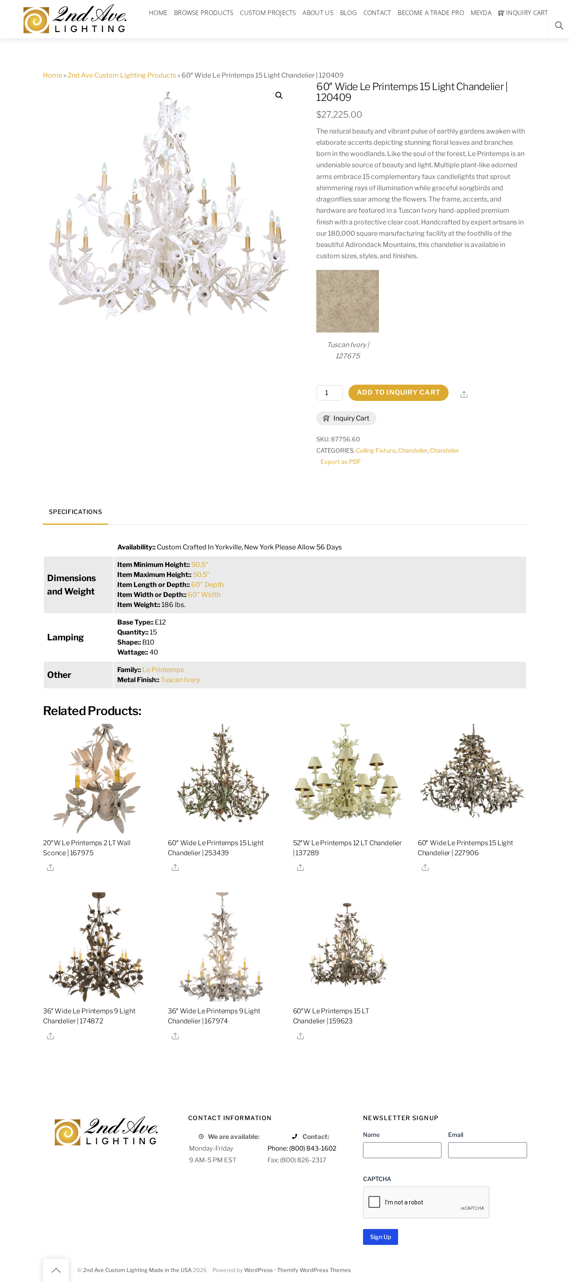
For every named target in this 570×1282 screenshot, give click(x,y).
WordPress (258, 1270)
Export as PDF (340, 462)
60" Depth (207, 585)
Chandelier (412, 450)
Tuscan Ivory (180, 680)
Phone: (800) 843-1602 (301, 1148)
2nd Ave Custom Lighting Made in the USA (137, 1270)
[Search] (559, 25)
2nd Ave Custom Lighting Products (122, 75)
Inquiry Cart (350, 418)
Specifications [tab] (75, 512)
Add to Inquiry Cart (399, 392)
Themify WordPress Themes (314, 1270)
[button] (279, 95)
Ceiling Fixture (376, 450)
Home (52, 75)
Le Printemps (163, 670)
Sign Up (380, 1236)
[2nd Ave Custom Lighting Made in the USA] (74, 18)
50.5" (199, 565)
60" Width (204, 595)
